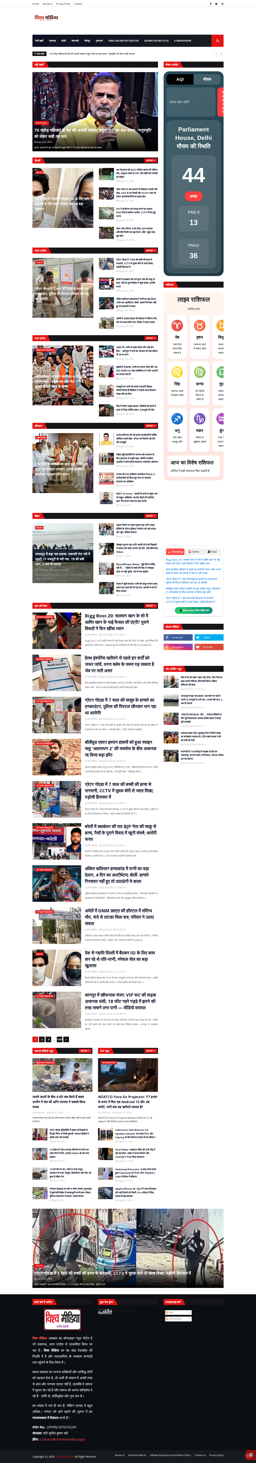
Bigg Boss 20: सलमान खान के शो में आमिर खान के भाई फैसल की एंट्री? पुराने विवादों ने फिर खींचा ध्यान (117, 622)
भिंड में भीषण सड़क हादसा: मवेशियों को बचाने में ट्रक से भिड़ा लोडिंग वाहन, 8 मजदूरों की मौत (136, 407)
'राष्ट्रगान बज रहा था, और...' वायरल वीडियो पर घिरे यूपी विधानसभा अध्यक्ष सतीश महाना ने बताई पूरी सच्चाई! (201, 718)
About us (47, 3)
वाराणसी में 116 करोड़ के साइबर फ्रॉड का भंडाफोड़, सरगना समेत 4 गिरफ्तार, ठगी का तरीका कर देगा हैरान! (202, 755)
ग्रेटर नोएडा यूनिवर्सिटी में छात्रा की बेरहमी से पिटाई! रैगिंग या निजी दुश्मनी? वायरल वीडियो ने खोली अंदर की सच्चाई (69, 1133)
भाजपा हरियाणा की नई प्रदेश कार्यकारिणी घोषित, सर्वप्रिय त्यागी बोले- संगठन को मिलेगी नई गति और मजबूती (136, 438)
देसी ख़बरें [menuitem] (39, 40)
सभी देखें (149, 160)
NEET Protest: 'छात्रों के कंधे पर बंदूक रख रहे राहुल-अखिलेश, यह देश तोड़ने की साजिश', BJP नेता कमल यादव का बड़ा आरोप (136, 497)
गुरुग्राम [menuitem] (99, 40)
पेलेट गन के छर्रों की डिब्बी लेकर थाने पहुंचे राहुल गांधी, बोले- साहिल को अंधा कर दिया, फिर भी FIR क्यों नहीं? (100, 53)
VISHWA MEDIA (64, 1456)
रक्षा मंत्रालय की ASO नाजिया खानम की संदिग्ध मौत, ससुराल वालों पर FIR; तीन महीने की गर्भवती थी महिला (137, 173)
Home (35, 3)
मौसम (207, 79)
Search (223, 102)
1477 (59, 1039)
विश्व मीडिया (92, 634)
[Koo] (178, 656)
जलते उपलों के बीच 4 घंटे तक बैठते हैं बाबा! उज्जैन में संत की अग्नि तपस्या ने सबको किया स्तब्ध (58, 1101)
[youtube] (209, 647)
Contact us (200, 1455)
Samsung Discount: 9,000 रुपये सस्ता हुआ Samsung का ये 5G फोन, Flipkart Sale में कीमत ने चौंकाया (135, 1173)
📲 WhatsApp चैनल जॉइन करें (194, 610)
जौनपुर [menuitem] (87, 40)
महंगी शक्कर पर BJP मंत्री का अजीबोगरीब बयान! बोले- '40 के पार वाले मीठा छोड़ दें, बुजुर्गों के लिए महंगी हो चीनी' (60, 381)
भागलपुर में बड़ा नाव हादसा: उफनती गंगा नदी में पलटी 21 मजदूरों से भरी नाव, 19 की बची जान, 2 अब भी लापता (62, 559)
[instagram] (222, 4)
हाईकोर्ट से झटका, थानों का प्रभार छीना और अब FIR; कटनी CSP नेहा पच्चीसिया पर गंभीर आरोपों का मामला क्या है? (137, 370)
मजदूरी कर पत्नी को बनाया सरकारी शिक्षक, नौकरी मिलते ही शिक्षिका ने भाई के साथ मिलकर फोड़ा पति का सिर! (136, 390)
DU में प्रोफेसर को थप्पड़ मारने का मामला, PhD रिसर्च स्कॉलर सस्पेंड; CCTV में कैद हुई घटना (136, 212)
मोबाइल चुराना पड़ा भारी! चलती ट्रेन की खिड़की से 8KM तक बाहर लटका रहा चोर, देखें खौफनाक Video (137, 548)
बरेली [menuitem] (63, 40)
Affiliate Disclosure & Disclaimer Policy (170, 1455)
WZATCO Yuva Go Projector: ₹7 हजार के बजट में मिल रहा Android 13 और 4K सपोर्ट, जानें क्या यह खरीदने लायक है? (127, 1101)
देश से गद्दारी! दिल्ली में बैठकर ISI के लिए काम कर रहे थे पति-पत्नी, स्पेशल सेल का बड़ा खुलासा (62, 203)
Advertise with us (137, 1455)
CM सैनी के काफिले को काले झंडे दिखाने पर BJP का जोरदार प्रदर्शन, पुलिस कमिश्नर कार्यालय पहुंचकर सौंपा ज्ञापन (61, 469)
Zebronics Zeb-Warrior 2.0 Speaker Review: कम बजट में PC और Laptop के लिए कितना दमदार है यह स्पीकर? (135, 1133)
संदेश (171, 1312)
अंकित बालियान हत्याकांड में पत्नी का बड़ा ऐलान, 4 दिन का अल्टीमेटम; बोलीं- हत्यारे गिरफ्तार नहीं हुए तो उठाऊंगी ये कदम (136, 302)
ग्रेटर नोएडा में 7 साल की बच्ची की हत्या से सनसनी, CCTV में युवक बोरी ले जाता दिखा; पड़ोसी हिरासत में (134, 263)
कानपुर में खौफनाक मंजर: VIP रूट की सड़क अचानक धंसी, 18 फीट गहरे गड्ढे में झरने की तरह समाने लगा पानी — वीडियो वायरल (120, 1001)
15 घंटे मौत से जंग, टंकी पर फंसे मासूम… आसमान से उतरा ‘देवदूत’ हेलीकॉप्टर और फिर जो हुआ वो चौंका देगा (70, 1173)
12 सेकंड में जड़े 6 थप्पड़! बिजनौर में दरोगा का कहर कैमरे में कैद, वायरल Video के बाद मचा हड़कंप (69, 1153)
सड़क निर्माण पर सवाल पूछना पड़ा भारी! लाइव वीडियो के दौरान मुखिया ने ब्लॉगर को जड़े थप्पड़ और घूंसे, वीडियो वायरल (136, 528)
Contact (78, 3)
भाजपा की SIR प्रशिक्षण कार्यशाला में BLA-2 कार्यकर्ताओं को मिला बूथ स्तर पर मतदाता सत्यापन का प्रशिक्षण (135, 477)
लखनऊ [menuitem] (52, 40)
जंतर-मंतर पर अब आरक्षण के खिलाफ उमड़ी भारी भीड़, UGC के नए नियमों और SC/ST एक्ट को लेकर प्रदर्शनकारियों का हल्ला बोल (136, 192)
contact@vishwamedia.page (62, 1439)
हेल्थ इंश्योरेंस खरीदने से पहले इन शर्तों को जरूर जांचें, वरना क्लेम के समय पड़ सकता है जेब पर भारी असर (119, 664)
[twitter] (216, 4)
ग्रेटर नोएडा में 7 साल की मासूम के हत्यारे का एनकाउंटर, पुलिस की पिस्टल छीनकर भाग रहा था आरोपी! (62, 293)
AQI (180, 79)
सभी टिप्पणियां (175, 1319)
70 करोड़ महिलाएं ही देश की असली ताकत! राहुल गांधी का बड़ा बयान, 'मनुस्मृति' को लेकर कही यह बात (93, 133)
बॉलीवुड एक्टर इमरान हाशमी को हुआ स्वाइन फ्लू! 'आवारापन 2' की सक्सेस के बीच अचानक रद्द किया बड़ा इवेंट (120, 748)
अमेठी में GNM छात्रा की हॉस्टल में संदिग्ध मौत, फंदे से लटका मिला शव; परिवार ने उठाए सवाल (136, 320)
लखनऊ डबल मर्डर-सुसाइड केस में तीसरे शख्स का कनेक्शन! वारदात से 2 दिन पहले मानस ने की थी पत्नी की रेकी (201, 736)
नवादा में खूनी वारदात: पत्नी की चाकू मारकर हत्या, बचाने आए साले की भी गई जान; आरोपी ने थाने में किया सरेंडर (137, 587)
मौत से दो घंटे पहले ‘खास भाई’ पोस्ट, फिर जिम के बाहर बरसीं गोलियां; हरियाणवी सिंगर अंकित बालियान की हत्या (201, 681)
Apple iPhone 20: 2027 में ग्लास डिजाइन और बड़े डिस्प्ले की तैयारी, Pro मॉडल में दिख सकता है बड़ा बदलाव (135, 1192)
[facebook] (210, 4)
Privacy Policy (63, 3)
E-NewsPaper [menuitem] (182, 40)
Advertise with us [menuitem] (156, 40)
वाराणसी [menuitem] (75, 40)
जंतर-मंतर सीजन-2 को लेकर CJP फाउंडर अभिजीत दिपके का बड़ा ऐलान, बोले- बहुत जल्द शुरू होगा (135, 232)
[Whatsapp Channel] (209, 656)
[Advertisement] (194, 515)
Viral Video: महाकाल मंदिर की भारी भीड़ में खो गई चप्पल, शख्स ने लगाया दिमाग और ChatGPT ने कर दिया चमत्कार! (135, 1153)
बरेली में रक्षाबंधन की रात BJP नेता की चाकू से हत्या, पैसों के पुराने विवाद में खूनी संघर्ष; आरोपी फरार (135, 283)
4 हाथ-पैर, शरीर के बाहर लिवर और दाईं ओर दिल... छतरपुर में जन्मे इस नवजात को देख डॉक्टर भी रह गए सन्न (137, 350)
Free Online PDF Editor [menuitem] (124, 40)
